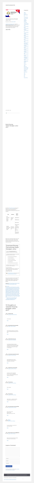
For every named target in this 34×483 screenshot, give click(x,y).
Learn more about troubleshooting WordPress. (10, 479)
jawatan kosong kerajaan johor (10, 289)
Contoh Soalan (26, 18)
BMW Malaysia (26, 14)
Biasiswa (25, 13)
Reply (7, 320)
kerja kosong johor (14, 292)
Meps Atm (25, 66)
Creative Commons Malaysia (25, 20)
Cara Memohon (26, 17)
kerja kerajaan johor (12, 291)
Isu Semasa (25, 22)
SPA (24, 75)
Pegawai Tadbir (26, 68)
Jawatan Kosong (26, 23)
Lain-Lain (8, 286)
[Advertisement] (13, 37)
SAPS (24, 74)
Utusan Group (26, 77)
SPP (24, 76)
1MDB (24, 12)
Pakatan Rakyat (26, 67)
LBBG (24, 65)
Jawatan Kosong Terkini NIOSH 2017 (12, 297)
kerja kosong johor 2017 (14, 293)
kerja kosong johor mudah (15, 294)
